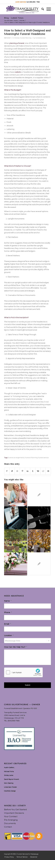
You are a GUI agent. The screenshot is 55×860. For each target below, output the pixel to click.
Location (9, 635)
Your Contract (10, 816)
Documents (10, 823)
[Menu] (47, 9)
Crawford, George (10, 791)
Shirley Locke (8, 775)
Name (7, 601)
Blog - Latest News (13, 18)
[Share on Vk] (37, 471)
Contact (8, 827)
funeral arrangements (16, 457)
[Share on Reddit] (43, 471)
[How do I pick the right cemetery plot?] (15, 540)
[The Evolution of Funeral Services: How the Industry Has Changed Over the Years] (15, 563)
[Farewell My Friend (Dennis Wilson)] (39, 563)
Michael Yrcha (9, 771)
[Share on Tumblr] (32, 471)
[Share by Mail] (48, 471)
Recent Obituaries (15, 764)
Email (7, 624)
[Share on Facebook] (6, 471)
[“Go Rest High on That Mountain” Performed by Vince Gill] (39, 517)
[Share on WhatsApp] (17, 471)
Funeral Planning (25, 38)
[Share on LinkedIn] (27, 471)
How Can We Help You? (15, 647)
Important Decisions (14, 813)
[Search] (41, 9)
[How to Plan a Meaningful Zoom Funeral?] (15, 517)
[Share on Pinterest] (22, 471)
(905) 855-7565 (13, 721)
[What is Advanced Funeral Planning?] (15, 494)
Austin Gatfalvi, (9, 767)
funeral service (43, 457)
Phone (8, 612)
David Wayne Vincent (11, 779)
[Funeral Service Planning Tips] (39, 494)
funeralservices (41, 38)
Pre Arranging (11, 820)
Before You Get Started (15, 809)
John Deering (8, 783)
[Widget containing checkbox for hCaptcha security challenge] (23, 672)
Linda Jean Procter (10, 787)
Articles (16, 38)
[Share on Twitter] (12, 471)
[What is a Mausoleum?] (39, 540)
